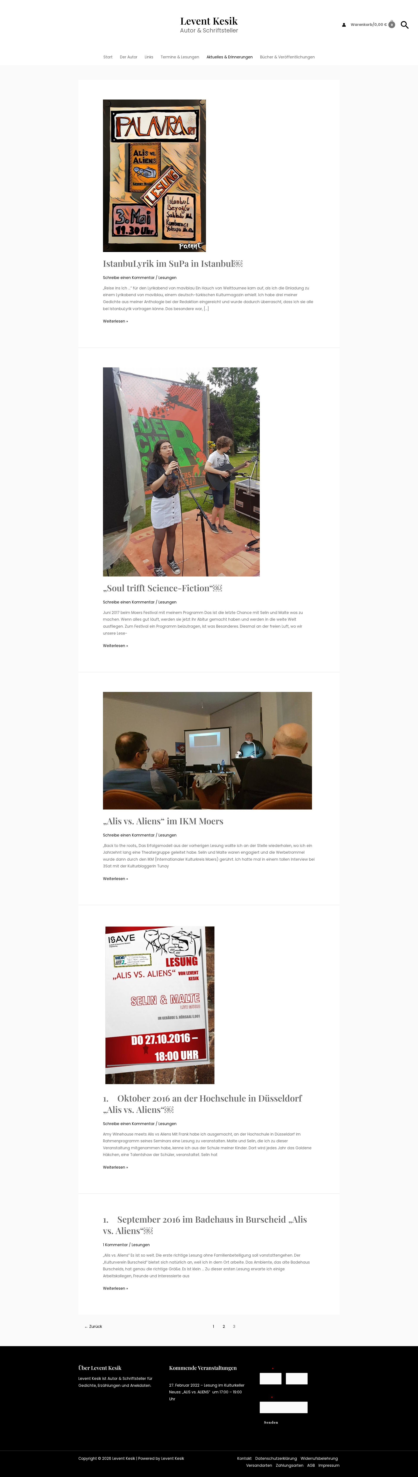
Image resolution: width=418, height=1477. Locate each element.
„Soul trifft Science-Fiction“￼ (162, 587)
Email (266, 1398)
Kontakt (244, 1458)
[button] (404, 24)
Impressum (329, 1465)
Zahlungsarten (289, 1465)
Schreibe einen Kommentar (129, 277)
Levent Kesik (209, 20)
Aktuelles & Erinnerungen (230, 57)
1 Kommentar (115, 1244)
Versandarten (259, 1465)
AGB (311, 1465)
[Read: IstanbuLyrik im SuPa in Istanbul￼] (154, 175)
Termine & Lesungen (180, 57)
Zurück (93, 1326)
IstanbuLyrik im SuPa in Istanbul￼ (172, 263)
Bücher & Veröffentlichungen (287, 57)
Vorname (267, 1387)
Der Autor (128, 57)
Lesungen (167, 277)
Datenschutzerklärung (276, 1458)
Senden (271, 1423)
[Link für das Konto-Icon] (344, 25)
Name (267, 1369)
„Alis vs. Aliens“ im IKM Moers (163, 820)
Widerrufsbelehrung (319, 1458)
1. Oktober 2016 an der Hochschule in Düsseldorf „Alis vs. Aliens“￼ (202, 1103)
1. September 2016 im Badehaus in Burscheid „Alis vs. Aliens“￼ (205, 1224)
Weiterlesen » (115, 321)
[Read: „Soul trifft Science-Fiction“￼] (181, 471)
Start (108, 57)
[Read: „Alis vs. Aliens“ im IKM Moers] (207, 750)
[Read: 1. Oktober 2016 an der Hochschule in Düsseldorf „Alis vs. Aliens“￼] (159, 1005)
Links (149, 57)
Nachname (294, 1387)
